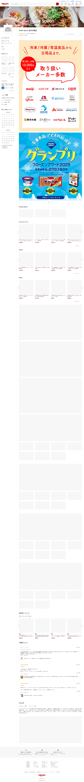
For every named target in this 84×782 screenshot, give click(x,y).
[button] (79, 4)
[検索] (57, 7)
